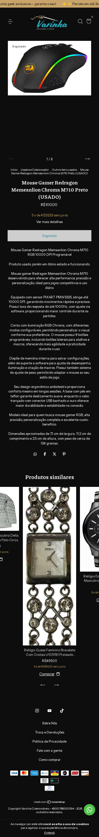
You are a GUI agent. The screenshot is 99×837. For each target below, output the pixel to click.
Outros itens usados (64, 170)
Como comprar (50, 760)
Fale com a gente (49, 750)
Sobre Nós (49, 723)
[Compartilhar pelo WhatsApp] (35, 454)
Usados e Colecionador (35, 170)
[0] (88, 21)
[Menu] (11, 21)
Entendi (49, 832)
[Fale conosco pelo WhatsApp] (89, 809)
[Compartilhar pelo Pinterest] (64, 454)
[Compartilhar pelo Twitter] (55, 454)
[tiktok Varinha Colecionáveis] (62, 711)
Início (14, 170)
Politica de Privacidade (49, 741)
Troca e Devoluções (49, 732)
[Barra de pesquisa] (80, 21)
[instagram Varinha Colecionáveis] (37, 711)
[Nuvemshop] (49, 802)
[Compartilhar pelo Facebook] (45, 454)
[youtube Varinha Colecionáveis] (49, 711)
